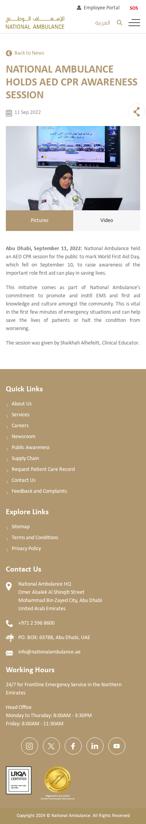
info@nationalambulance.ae (49, 652)
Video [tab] (106, 221)
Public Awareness (30, 448)
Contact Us (23, 480)
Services (20, 415)
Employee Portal (102, 8)
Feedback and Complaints (39, 491)
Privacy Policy (26, 549)
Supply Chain (25, 459)
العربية (102, 23)
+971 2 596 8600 (36, 623)
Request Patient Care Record (43, 469)
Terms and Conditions (35, 538)
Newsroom (23, 437)
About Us (22, 404)
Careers (20, 426)
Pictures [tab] (39, 221)
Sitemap (21, 527)
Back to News (29, 53)
